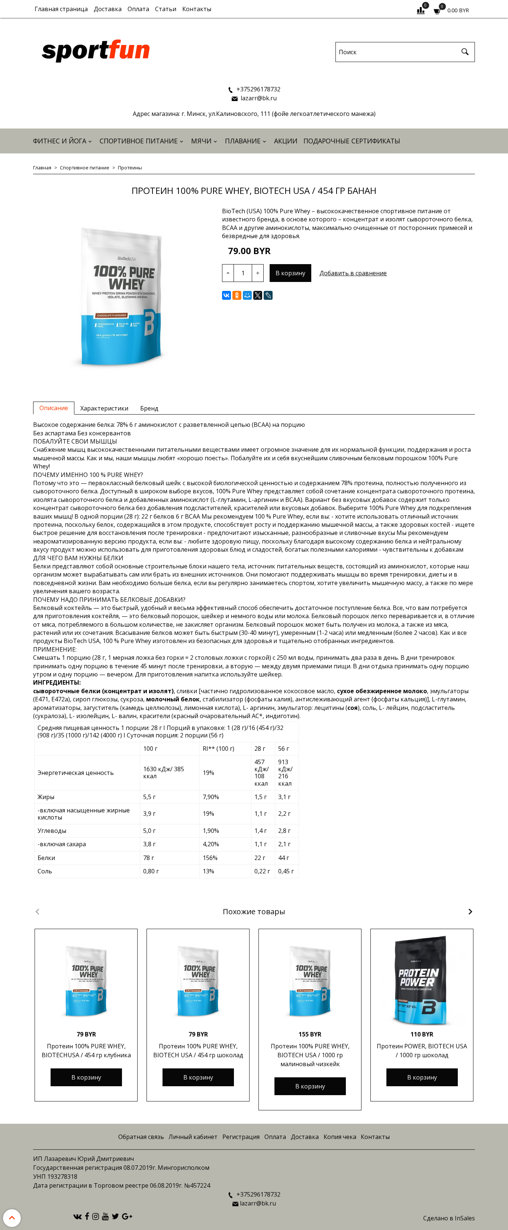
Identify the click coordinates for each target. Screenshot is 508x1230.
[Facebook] (87, 1216)
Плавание (243, 140)
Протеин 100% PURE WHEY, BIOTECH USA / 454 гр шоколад (198, 1050)
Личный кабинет (193, 1137)
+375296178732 (257, 89)
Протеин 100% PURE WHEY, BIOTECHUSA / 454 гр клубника (86, 1050)
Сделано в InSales (449, 1218)
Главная (42, 167)
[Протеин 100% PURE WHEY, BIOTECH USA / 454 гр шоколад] (198, 980)
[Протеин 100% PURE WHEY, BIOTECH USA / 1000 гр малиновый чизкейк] (310, 980)
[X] (257, 295)
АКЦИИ (286, 140)
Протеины (130, 167)
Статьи (165, 9)
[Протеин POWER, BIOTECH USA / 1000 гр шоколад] (422, 980)
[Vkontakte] (77, 1216)
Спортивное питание (139, 140)
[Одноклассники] (236, 295)
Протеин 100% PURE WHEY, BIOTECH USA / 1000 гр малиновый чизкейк (310, 1055)
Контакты (196, 9)
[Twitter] (115, 1216)
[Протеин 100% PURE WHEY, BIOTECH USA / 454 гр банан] (121, 295)
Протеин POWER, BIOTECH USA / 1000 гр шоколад (422, 1050)
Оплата (138, 9)
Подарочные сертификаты (351, 140)
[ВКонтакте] (226, 295)
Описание (53, 408)
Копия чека (340, 1137)
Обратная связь (141, 1137)
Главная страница (61, 9)
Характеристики (104, 408)
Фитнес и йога (59, 140)
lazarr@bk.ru (258, 98)
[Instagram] (95, 1216)
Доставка (108, 9)
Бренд (149, 408)
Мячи (201, 140)
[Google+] (127, 1216)
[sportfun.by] (96, 50)
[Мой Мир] (247, 295)
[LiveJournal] (268, 295)
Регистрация (241, 1137)
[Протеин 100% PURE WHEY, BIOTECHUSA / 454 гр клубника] (86, 980)
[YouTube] (105, 1216)
